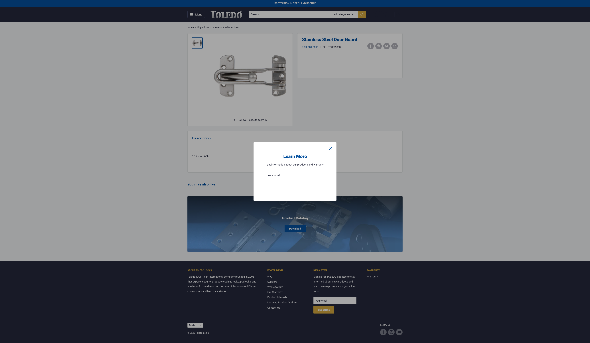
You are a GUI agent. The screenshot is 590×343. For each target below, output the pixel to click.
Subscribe (295, 184)
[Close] (330, 148)
